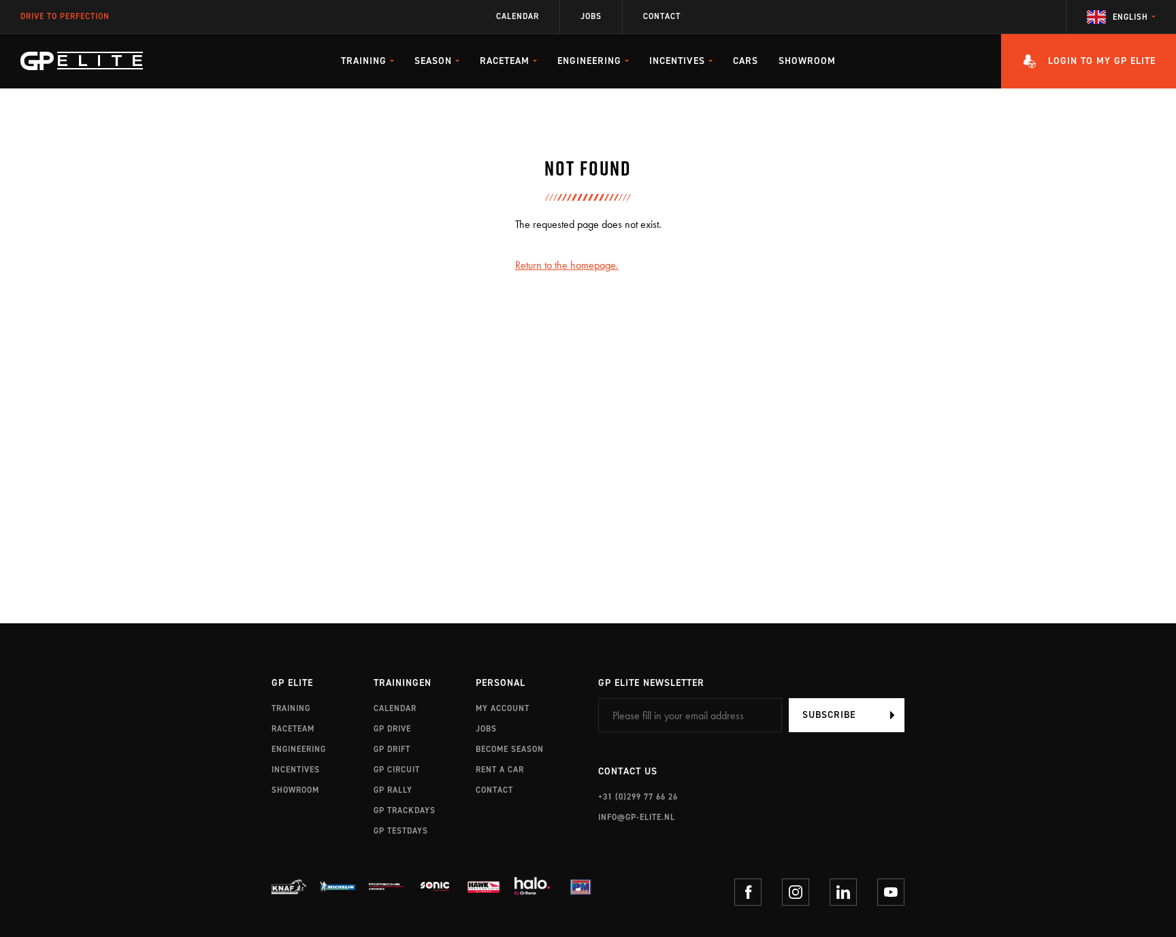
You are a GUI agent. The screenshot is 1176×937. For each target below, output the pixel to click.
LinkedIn (843, 892)
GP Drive (392, 728)
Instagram (795, 892)
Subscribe (828, 714)
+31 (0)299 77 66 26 (638, 796)
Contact (662, 17)
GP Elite (292, 683)
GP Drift (392, 749)
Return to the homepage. (567, 265)
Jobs (591, 17)
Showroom (807, 60)
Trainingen (402, 683)
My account (502, 708)
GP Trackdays (405, 810)
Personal (500, 683)
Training (291, 708)
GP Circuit (397, 769)
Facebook (748, 892)
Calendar (517, 17)
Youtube (890, 892)
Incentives (296, 769)
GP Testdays (401, 830)
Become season (510, 749)
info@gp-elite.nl (636, 817)
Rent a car (500, 769)
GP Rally (393, 790)
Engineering (299, 749)
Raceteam (293, 728)
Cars (745, 60)
